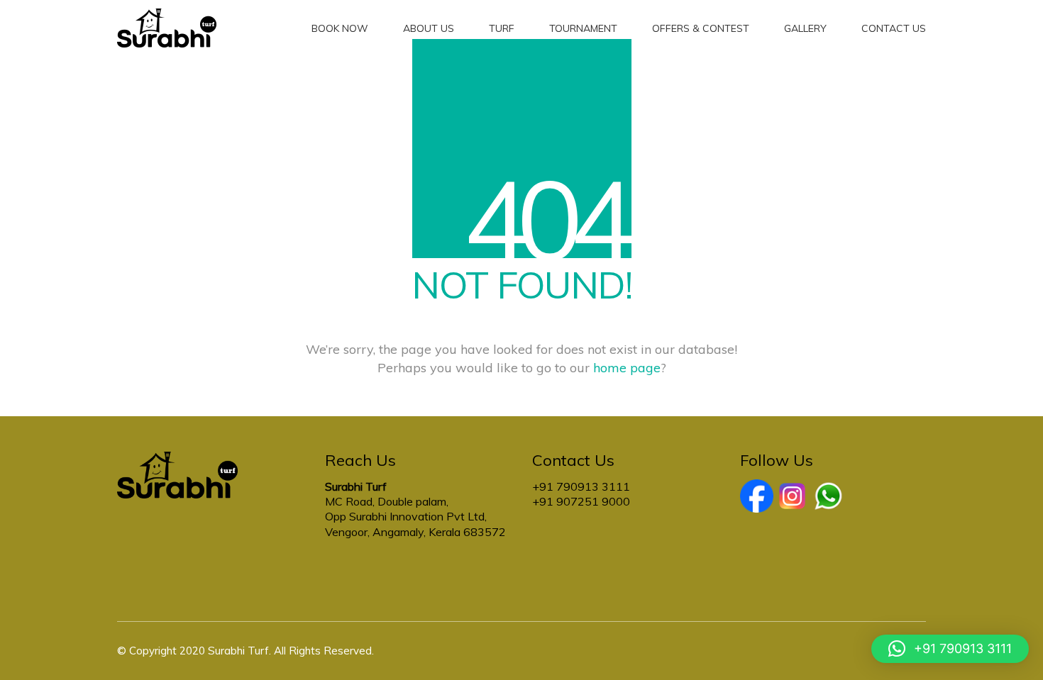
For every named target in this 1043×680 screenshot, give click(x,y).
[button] (950, 649)
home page (627, 367)
